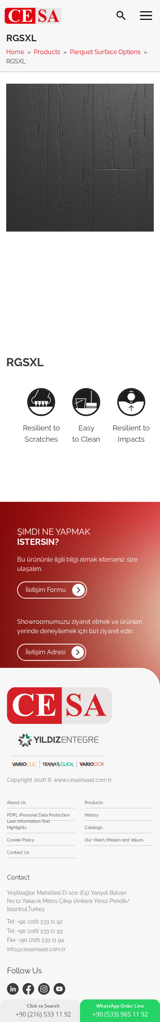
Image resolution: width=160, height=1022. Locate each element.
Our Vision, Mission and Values (114, 840)
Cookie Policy (20, 840)
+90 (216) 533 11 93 (40, 931)
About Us (16, 802)
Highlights (16, 827)
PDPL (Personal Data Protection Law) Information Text (38, 817)
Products (48, 52)
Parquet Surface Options (106, 52)
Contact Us (18, 852)
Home (16, 52)
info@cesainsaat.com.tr (36, 949)
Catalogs (94, 827)
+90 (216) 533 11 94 (41, 940)
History (92, 815)
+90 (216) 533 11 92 (40, 921)
